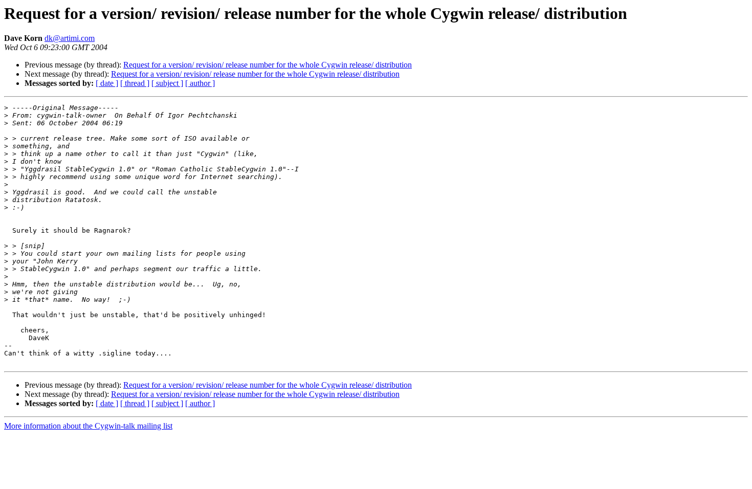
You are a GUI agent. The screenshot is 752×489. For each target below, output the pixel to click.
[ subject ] (167, 83)
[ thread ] (134, 83)
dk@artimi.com (70, 38)
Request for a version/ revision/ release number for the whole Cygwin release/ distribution (267, 64)
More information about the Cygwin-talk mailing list (88, 425)
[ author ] (200, 83)
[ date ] (107, 83)
